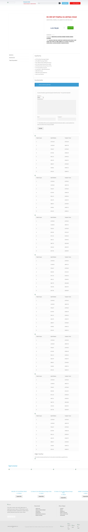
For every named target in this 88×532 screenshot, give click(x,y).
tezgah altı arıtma (65, 42)
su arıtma (71, 41)
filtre (51, 41)
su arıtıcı (66, 41)
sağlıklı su (61, 41)
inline (53, 41)
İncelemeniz (40, 99)
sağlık (57, 41)
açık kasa (51, 40)
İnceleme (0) (12, 57)
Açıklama (11, 55)
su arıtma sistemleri (56, 42)
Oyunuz (39, 95)
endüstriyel (60, 40)
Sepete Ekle (70, 27)
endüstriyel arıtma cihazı (68, 40)
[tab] (18, 55)
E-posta (60, 116)
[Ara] (60, 3)
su (63, 41)
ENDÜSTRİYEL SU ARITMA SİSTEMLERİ (59, 36)
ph (55, 41)
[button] (65, 3)
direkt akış (55, 40)
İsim (38, 116)
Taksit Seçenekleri (13, 60)
